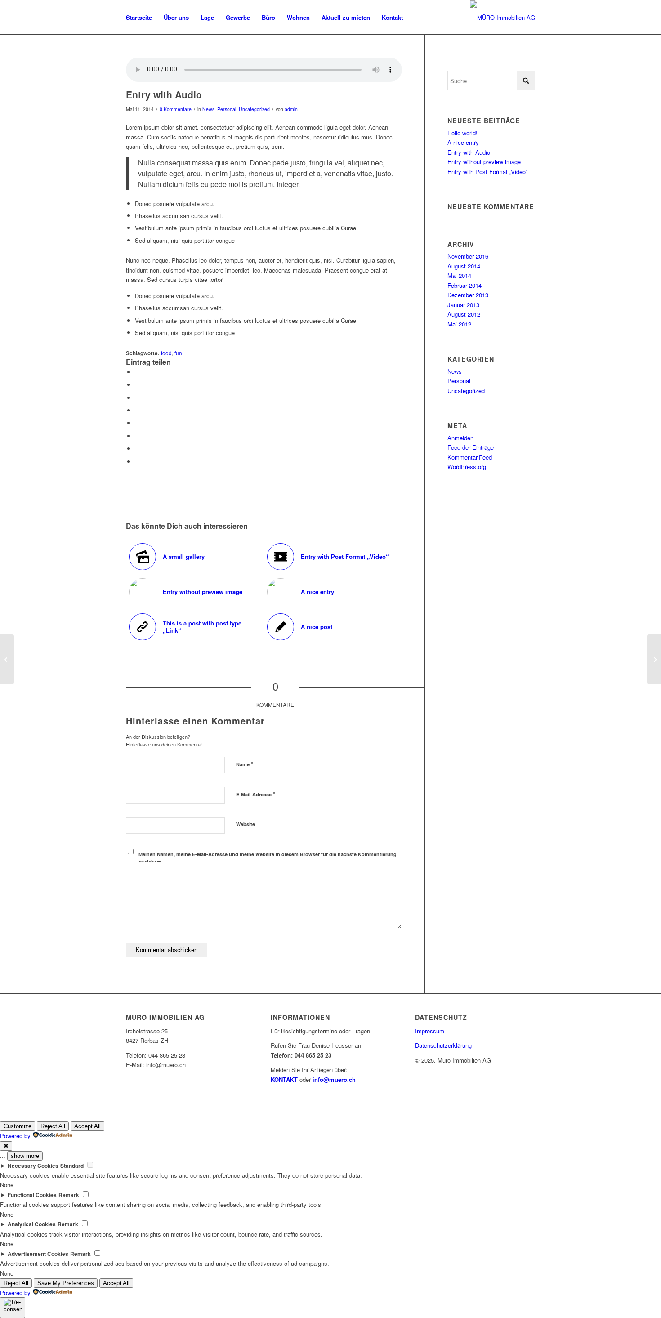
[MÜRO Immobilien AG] (502, 17)
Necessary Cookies (33, 1166)
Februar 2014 (464, 285)
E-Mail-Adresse (255, 794)
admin (291, 109)
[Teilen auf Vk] (137, 436)
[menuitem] (139, 17)
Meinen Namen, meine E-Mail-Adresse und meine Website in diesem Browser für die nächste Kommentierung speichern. (267, 858)
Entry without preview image (484, 161)
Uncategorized (254, 109)
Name (244, 764)
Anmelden (460, 437)
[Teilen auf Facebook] (137, 372)
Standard (72, 1166)
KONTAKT (284, 1079)
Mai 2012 (459, 324)
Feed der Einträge (470, 447)
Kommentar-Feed (469, 457)
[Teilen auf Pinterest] (137, 397)
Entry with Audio (468, 152)
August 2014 (463, 266)
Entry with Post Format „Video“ (487, 171)
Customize (17, 1126)
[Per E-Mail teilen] (137, 461)
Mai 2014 (459, 275)
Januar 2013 (463, 304)
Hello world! (462, 133)
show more (25, 1156)
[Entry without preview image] (7, 659)
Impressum (429, 1031)
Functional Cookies (32, 1195)
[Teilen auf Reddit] (137, 448)
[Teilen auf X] (137, 384)
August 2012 (463, 314)
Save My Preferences (65, 1283)
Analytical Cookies (32, 1224)
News (208, 109)
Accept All (87, 1126)
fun (178, 353)
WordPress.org (466, 466)
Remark (68, 1195)
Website (245, 824)
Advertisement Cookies (38, 1254)
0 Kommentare (176, 109)
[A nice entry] (654, 659)
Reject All (52, 1126)
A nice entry (463, 142)
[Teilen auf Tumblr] (137, 423)
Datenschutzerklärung (443, 1045)
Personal (226, 109)
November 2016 (467, 256)
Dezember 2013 (467, 294)
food (166, 353)
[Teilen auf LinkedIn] (137, 410)
